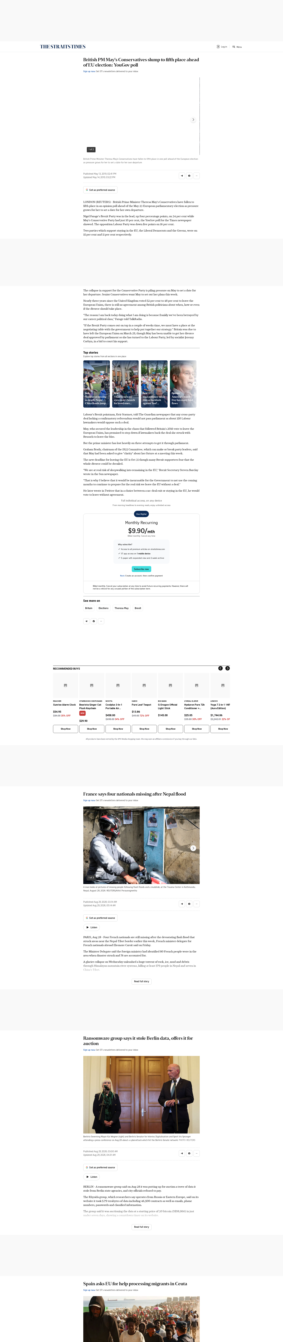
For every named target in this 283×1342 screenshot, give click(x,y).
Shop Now (65, 729)
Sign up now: (89, 71)
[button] (221, 46)
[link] (62, 46)
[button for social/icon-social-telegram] (182, 176)
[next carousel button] (193, 120)
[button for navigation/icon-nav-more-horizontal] (197, 176)
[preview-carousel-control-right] (195, 384)
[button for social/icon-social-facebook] (189, 176)
